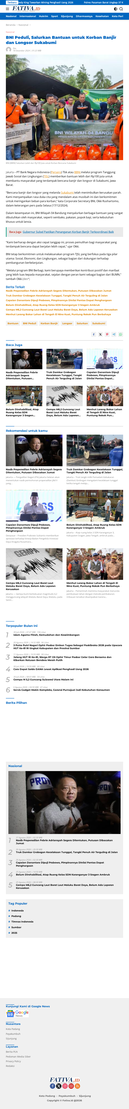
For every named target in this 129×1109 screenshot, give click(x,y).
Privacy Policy (13, 1061)
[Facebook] (52, 1086)
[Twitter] (58, 1086)
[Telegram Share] (113, 334)
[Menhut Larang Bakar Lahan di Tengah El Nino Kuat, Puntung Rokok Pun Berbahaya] (105, 396)
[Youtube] (71, 1086)
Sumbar (16, 927)
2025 (14, 932)
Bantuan (13, 323)
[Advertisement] (64, 733)
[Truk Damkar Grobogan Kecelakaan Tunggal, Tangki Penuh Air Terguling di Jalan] (64, 359)
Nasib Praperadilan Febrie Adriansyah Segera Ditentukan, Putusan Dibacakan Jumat (58, 290)
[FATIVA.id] (25, 9)
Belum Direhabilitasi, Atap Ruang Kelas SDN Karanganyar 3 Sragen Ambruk (53, 304)
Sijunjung (11, 1038)
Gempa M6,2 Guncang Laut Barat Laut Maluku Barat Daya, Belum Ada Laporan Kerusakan (62, 309)
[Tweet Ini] (100, 334)
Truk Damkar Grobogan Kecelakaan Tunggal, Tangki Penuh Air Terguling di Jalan (57, 295)
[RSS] (77, 1086)
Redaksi (10, 1066)
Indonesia (17, 910)
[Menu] (8, 9)
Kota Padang (13, 1029)
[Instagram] (65, 1086)
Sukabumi (67, 192)
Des (14, 48)
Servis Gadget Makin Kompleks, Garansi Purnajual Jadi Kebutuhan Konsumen (61, 689)
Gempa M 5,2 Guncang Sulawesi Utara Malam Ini (43, 679)
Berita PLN (12, 1051)
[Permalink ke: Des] (8, 49)
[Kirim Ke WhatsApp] (120, 334)
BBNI (77, 172)
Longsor (67, 323)
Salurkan (82, 323)
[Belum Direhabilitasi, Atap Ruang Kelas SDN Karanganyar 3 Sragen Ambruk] (24, 396)
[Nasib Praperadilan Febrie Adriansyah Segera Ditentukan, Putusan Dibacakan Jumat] (24, 359)
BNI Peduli (29, 323)
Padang (16, 916)
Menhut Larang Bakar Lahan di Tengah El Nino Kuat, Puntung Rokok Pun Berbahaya (58, 314)
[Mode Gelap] (116, 9)
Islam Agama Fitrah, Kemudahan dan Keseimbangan (46, 634)
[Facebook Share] (93, 334)
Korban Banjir (49, 323)
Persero (56, 172)
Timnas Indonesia (22, 921)
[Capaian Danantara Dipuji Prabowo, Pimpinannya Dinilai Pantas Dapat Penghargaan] (105, 359)
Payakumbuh (13, 1033)
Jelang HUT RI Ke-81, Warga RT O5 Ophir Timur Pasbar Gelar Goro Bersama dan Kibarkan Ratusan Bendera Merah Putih (62, 659)
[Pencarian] (121, 9)
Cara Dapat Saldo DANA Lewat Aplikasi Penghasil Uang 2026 (51, 669)
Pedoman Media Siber (18, 1056)
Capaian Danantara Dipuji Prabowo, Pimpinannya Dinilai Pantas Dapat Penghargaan (59, 300)
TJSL (46, 176)
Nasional (10, 31)
